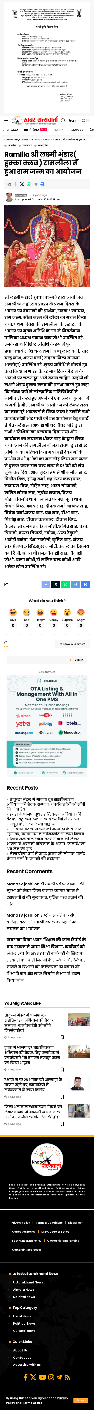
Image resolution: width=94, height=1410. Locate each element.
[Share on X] (22, 184)
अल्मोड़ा (12, 146)
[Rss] (67, 1377)
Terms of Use (32, 1403)
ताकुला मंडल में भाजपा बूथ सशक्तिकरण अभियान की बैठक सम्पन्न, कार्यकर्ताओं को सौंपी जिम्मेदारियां (46, 804)
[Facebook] (26, 1377)
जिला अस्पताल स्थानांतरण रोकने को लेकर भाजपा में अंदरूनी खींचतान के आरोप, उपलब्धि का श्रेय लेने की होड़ (46, 843)
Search (79, 659)
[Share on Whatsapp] (29, 184)
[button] (80, 1400)
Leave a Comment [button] (74, 644)
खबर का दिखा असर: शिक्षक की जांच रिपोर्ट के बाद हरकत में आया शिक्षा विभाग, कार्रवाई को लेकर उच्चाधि (46, 946)
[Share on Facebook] (15, 184)
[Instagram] (51, 1377)
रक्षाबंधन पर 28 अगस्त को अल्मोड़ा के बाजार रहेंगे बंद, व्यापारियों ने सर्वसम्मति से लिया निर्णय (45, 831)
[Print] (42, 184)
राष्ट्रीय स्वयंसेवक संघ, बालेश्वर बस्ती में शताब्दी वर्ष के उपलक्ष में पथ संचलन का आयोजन (42, 922)
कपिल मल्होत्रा (20, 195)
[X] (33, 1377)
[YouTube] (42, 1377)
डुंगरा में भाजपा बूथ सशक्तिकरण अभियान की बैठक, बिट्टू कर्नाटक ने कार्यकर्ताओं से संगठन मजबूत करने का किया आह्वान (44, 819)
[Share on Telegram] (35, 184)
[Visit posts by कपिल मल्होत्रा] (9, 197)
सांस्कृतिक (43, 146)
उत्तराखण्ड (27, 146)
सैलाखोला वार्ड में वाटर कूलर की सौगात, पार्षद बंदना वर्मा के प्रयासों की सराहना (46, 856)
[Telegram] (59, 1377)
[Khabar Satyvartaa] (35, 120)
